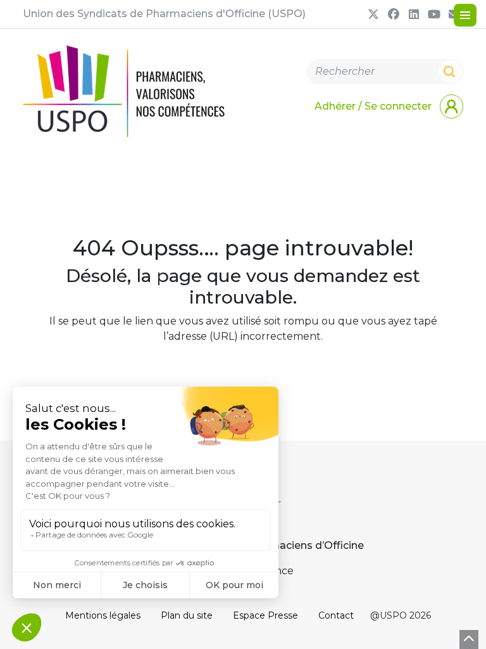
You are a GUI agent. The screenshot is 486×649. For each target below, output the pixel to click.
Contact (336, 615)
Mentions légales (102, 615)
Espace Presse (265, 615)
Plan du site (187, 615)
